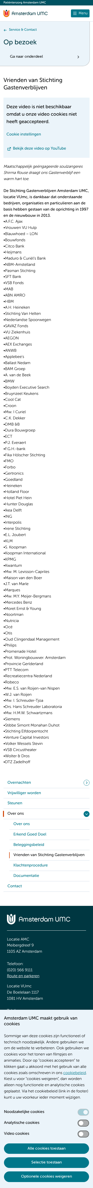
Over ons (15, 814)
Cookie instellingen (23, 134)
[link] (49, 824)
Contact (14, 886)
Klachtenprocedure (30, 865)
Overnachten (19, 783)
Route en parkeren (23, 976)
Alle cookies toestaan (46, 1149)
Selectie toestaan (46, 1162)
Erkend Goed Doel (29, 835)
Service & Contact (23, 30)
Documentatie (26, 876)
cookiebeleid (74, 1073)
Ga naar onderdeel (26, 57)
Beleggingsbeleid (28, 845)
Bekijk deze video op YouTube (39, 149)
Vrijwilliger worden (24, 793)
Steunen (14, 803)
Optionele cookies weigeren (46, 1177)
